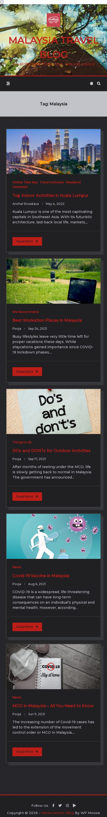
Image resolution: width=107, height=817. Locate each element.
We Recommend (25, 312)
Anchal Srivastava (25, 204)
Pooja (16, 328)
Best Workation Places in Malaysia (47, 320)
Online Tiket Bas (25, 182)
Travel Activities (52, 182)
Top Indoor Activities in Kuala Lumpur (50, 195)
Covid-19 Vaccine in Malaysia (40, 575)
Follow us (39, 805)
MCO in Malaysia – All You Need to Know (53, 705)
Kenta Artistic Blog (57, 813)
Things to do (22, 442)
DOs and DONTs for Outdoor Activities (51, 450)
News (16, 567)
